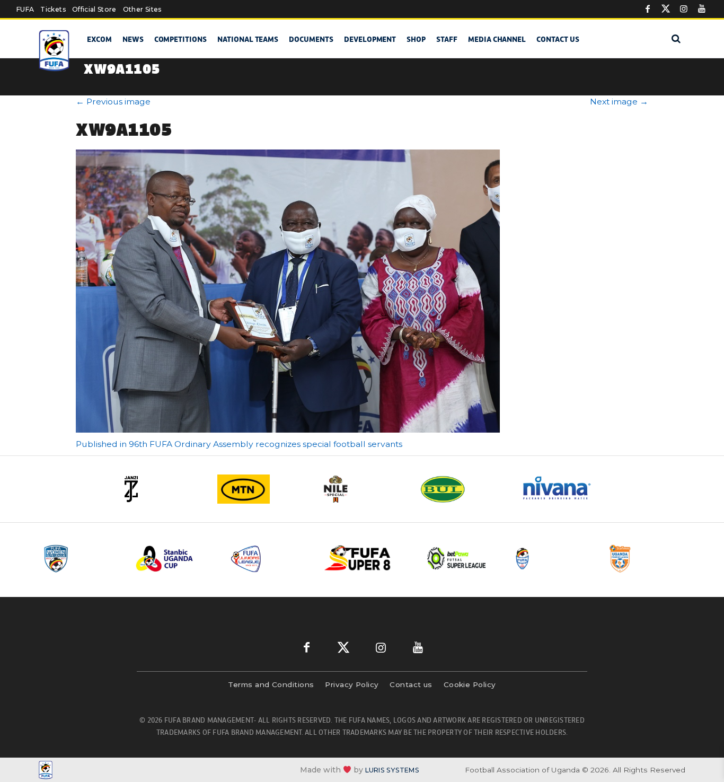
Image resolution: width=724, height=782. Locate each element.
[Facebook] (647, 9)
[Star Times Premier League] (646, 558)
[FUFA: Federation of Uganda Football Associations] (56, 50)
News (133, 39)
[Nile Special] (362, 489)
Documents (311, 39)
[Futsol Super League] (458, 558)
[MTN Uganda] (261, 489)
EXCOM (99, 39)
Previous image (113, 101)
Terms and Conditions (271, 684)
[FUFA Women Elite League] (80, 558)
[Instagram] (683, 9)
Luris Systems (392, 770)
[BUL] (463, 489)
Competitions (180, 39)
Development (370, 39)
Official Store (94, 9)
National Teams (247, 39)
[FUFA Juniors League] (269, 558)
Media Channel (497, 39)
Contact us (557, 39)
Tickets (52, 9)
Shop (416, 39)
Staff (446, 39)
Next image (619, 101)
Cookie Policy (470, 684)
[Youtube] (701, 9)
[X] (665, 9)
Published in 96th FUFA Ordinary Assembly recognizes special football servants (239, 444)
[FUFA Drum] (552, 558)
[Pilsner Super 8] (363, 558)
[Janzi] (161, 489)
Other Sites (142, 9)
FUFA (25, 9)
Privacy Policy (351, 684)
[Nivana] (563, 489)
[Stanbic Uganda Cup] (175, 558)
